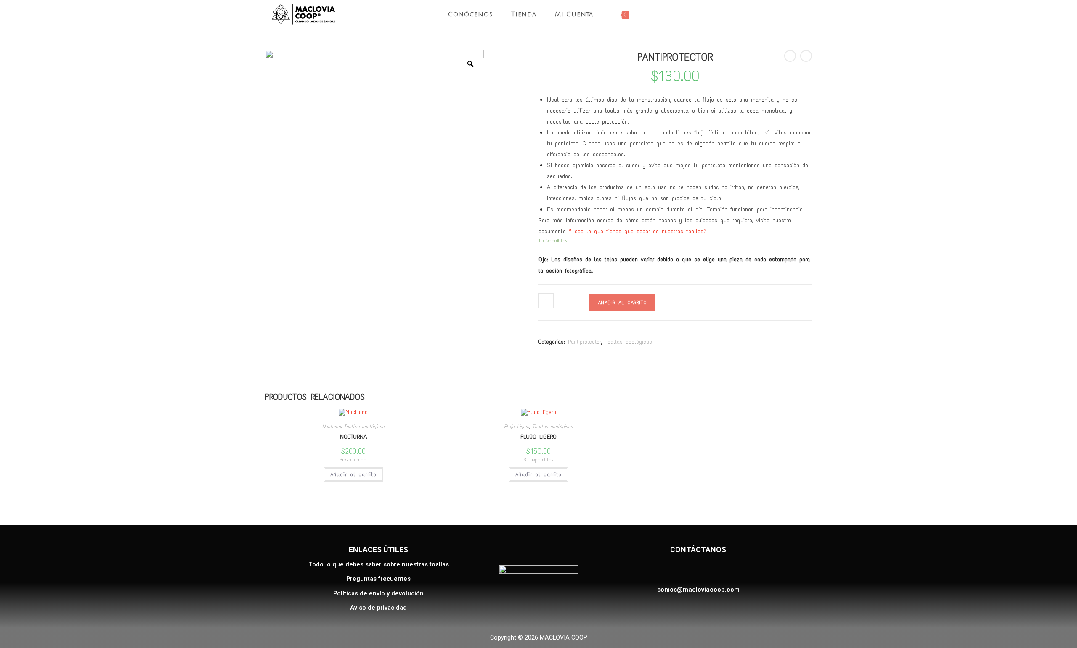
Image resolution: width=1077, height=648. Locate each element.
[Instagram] (696, 570)
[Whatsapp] (717, 570)
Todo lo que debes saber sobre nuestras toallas (378, 564)
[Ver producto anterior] (790, 56)
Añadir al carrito (622, 303)
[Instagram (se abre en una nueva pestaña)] (809, 14)
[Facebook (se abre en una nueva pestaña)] (795, 14)
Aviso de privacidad (378, 607)
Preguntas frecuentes (378, 578)
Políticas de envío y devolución (378, 593)
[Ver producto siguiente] (806, 56)
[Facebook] (675, 570)
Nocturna (331, 426)
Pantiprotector (584, 342)
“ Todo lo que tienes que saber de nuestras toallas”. (637, 231)
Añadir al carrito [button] (353, 474)
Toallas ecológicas (628, 342)
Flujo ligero (538, 436)
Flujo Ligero (516, 426)
